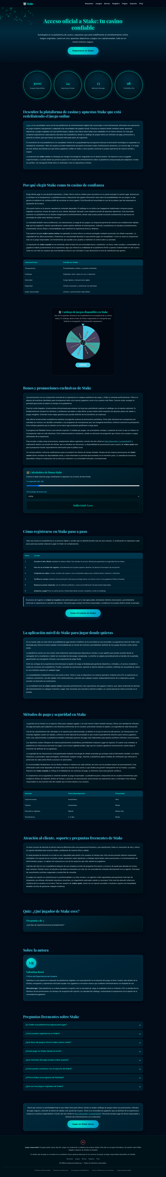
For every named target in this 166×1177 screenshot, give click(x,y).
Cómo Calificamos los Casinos (103, 1170)
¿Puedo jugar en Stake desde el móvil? (43, 1051)
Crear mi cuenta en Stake (83, 613)
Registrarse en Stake (83, 51)
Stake (28, 125)
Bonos (107, 4)
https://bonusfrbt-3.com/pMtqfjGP (117, 441)
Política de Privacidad (42, 1170)
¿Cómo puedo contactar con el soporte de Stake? (48, 1069)
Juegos (99, 4)
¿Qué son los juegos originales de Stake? (44, 1086)
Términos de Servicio (60, 1170)
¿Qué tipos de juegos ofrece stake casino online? (48, 1042)
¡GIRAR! (83, 365)
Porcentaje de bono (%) (36, 492)
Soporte (133, 4)
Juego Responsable (124, 1170)
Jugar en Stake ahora (83, 1124)
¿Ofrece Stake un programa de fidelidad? (44, 1077)
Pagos (124, 4)
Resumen (89, 4)
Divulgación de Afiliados (80, 1170)
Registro (116, 4)
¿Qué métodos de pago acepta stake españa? (47, 1060)
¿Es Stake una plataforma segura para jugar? (46, 1025)
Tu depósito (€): (35, 481)
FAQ (141, 4)
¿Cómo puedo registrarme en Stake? (42, 1033)
